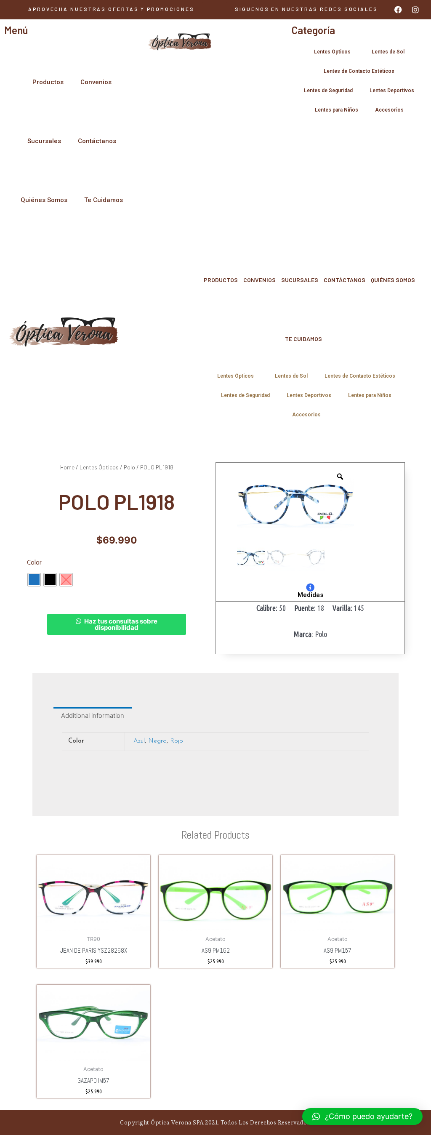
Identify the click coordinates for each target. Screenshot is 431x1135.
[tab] (92, 715)
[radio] (34, 579)
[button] (306, 9)
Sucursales (44, 141)
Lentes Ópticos (332, 52)
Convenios (96, 82)
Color (34, 562)
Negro (157, 741)
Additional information (92, 715)
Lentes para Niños (336, 110)
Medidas (310, 595)
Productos (48, 82)
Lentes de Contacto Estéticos (359, 71)
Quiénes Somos (44, 200)
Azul (139, 741)
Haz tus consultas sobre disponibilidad (120, 624)
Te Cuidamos (103, 200)
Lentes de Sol (388, 52)
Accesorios (389, 110)
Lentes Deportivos (392, 90)
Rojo (176, 741)
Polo (129, 467)
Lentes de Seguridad (328, 90)
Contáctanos (97, 141)
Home (67, 467)
